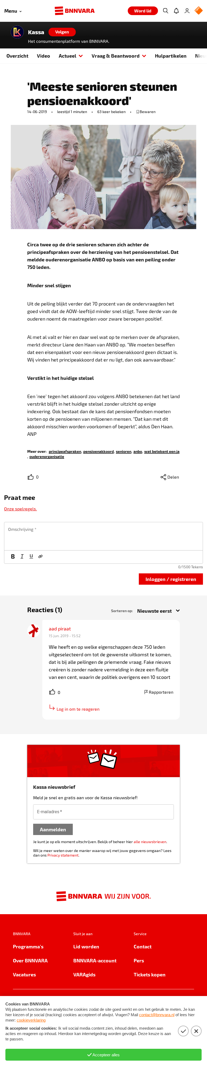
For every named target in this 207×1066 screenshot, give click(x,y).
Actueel (67, 55)
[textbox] (103, 536)
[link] (65, 451)
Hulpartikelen (171, 55)
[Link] (40, 557)
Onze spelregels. (20, 508)
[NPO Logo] (199, 10)
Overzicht (17, 55)
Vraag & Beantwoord (116, 55)
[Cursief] (22, 557)
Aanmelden (53, 829)
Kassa (36, 32)
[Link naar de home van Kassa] (17, 32)
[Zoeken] (165, 11)
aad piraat (60, 629)
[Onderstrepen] (31, 557)
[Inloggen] (187, 11)
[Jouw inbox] (176, 10)
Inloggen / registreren (171, 579)
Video (43, 55)
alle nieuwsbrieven (150, 841)
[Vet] (13, 557)
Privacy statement (62, 855)
